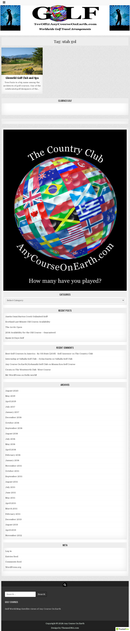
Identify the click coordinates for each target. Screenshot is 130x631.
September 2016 (13, 428)
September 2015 (13, 476)
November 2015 (13, 466)
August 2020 (11, 391)
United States (18, 55)
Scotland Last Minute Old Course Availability (27, 322)
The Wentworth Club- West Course (33, 369)
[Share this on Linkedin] (38, 73)
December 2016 (13, 417)
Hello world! (30, 375)
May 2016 (10, 444)
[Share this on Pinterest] (30, 73)
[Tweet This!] (5, 73)
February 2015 (12, 514)
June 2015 (10, 492)
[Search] (65, 585)
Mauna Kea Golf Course (63, 364)
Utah (30, 55)
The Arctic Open (13, 327)
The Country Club (84, 353)
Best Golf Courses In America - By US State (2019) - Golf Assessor (38, 353)
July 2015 (10, 487)
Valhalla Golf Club (63, 359)
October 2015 (12, 471)
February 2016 (12, 455)
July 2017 (10, 407)
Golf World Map (13, 609)
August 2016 (11, 433)
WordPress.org (13, 567)
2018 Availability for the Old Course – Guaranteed (30, 332)
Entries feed (11, 556)
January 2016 (12, 460)
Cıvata (8, 369)
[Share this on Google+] (22, 73)
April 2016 (10, 449)
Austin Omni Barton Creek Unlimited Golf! (26, 316)
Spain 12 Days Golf (14, 338)
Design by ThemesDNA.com (65, 628)
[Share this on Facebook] (14, 73)
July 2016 (10, 439)
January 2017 (12, 412)
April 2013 (10, 530)
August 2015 (11, 482)
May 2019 (10, 396)
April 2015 (10, 503)
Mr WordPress (13, 375)
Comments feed (13, 562)
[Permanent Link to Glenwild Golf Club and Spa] (22, 61)
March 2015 (11, 508)
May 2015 (10, 498)
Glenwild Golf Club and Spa (22, 77)
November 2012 (13, 535)
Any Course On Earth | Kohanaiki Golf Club (26, 364)
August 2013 (11, 524)
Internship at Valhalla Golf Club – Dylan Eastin (28, 359)
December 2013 (13, 519)
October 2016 (12, 423)
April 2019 (10, 401)
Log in (8, 551)
